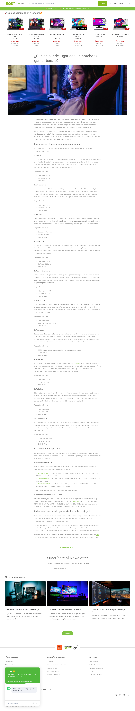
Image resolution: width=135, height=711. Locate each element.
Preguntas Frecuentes (53, 674)
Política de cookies (94, 665)
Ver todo (67, 633)
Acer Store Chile (13, 706)
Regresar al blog (68, 547)
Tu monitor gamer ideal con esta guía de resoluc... (67, 610)
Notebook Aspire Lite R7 (57, 35)
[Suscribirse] (82, 569)
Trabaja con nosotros (95, 674)
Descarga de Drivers (53, 671)
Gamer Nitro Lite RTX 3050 (14, 35)
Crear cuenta (9, 661)
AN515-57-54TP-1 (44, 473)
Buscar (103, 3)
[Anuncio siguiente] (130, 8)
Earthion (91, 671)
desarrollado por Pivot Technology (26, 706)
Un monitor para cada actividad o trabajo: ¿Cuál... (24, 610)
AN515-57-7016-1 (44, 484)
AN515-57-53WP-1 (44, 478)
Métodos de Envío (10, 665)
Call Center (50, 661)
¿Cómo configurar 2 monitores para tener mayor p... (108, 611)
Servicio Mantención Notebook (56, 665)
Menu (23, 3)
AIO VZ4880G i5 (99, 34)
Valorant (77, 363)
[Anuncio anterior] (5, 8)
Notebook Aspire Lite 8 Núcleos (78, 35)
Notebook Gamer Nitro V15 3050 (36, 35)
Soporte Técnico (52, 668)
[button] (129, 3)
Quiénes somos (93, 661)
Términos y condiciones (96, 668)
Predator (76, 501)
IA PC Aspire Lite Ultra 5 (120, 34)
